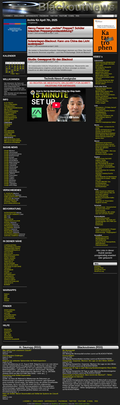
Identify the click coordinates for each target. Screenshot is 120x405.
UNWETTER (8, 134)
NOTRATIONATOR (10, 213)
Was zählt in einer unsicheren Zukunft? (17, 350)
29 (9, 72)
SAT (5, 320)
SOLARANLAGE (9, 195)
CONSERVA (8, 224)
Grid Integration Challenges (13, 355)
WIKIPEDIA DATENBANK (12, 142)
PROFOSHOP (8, 226)
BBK (5, 216)
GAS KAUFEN (8, 252)
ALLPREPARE (8, 227)
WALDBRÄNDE (9, 131)
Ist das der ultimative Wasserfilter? (102, 148)
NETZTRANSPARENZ (11, 111)
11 (17, 67)
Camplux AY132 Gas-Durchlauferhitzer (102, 185)
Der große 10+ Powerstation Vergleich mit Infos (104, 201)
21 (7, 70)
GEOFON (7, 126)
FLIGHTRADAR (9, 316)
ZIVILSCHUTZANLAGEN (12, 139)
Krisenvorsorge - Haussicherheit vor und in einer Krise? (106, 208)
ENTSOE (7, 121)
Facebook (44, 16)
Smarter (6, 300)
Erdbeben (7, 332)
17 (15, 68)
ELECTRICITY (8, 103)
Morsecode (7, 329)
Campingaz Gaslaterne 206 (104, 115)
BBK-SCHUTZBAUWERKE (12, 141)
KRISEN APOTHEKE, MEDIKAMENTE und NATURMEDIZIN (102, 238)
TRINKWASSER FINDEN (12, 248)
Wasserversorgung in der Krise (106, 146)
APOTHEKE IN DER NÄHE (12, 266)
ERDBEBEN (8, 124)
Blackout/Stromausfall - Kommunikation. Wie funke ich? (106, 219)
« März (12, 74)
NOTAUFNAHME (9, 263)
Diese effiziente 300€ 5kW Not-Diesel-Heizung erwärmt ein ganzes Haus (105, 136)
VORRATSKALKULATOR (12, 221)
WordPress (55, 403)
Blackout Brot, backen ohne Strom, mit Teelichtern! (104, 92)
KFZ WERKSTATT (9, 275)
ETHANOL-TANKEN (10, 201)
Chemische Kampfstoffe (11, 339)
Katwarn (6, 294)
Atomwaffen (8, 336)
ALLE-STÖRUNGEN (10, 104)
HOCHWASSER (9, 132)
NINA (6, 296)
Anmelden (97, 266)
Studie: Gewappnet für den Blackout (50, 59)
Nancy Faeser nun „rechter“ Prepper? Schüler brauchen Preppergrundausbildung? (56, 29)
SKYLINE (7, 313)
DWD (6, 297)
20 (23, 68)
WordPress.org (99, 271)
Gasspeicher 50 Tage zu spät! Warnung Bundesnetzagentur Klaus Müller (89, 368)
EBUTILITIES (8, 109)
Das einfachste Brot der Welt (105, 80)
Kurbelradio (99, 225)
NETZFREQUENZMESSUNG (13, 108)
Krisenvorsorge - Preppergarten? (106, 232)
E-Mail (71, 16)
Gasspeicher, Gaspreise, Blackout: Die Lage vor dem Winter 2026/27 (88, 361)
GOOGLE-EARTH (9, 280)
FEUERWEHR (8, 270)
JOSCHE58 (7, 198)
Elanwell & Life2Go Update (104, 154)
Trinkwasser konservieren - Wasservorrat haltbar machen (105, 143)
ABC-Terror (7, 334)
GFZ (5, 129)
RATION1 (7, 222)
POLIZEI (6, 271)
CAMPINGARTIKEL (10, 245)
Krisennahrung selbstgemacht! (105, 62)
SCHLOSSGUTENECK (11, 234)
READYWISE (8, 231)
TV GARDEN (8, 312)
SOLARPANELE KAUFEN (12, 247)
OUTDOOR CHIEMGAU (11, 214)
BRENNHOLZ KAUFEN (11, 255)
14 (7, 68)
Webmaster (38, 403)
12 (20, 67)
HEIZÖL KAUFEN (9, 258)
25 (17, 70)
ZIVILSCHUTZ (8, 283)
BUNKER (7, 284)
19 (20, 68)
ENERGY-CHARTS (10, 113)
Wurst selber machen (102, 75)
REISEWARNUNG (10, 136)
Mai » (17, 74)
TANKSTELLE (8, 261)
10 (15, 67)
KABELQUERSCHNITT (11, 197)
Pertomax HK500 (101, 114)
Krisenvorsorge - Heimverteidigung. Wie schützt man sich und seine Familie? (105, 212)
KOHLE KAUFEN (9, 257)
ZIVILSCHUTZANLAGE (11, 281)
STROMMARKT (9, 114)
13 (23, 67)
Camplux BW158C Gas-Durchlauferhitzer (103, 182)
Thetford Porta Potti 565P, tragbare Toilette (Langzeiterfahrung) (104, 160)
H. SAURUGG (8, 193)
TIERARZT (7, 268)
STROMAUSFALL (9, 106)
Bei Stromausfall (69, 350)
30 (12, 72)
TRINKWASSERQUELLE (12, 250)
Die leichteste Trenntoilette (104, 165)
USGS (6, 127)
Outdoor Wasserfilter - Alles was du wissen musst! (106, 151)
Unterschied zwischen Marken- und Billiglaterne (105, 111)
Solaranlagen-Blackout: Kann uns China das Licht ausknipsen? (58, 42)
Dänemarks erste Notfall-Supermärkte (17, 375)
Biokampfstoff (8, 337)
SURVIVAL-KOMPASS (11, 236)
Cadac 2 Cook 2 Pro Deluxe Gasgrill (102, 102)
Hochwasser (8, 331)
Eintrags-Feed (98, 268)
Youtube (63, 16)
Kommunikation (68, 355)
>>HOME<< (8, 16)
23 (12, 70)
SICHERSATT (8, 232)
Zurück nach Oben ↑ (84, 403)
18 (17, 68)
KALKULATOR (8, 219)
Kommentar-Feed (99, 269)
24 (15, 70)
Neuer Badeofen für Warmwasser (106, 177)
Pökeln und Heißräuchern (104, 74)
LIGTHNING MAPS (10, 315)
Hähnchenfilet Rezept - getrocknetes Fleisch (103, 71)
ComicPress (64, 403)
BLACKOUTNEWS (60, 7)
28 (7, 72)
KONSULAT (8, 273)
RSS (77, 16)
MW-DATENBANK (10, 200)
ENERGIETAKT (9, 119)
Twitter (54, 16)
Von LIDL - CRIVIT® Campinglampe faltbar (106, 121)
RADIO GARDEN (9, 310)
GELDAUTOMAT (9, 278)
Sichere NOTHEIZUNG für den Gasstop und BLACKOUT (105, 130)
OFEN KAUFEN (9, 260)
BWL (5, 217)
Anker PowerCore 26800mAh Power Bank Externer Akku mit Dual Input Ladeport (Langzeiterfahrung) (105, 193)
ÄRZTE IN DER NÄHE (11, 265)
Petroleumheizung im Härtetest (105, 133)
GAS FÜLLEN (8, 253)
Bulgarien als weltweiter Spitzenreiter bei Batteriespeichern (24, 361)
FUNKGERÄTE (9, 276)
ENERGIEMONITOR (10, 118)
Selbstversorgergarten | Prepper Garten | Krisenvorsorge (106, 230)
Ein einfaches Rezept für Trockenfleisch (103, 68)
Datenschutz (32, 16)
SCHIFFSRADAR (9, 318)
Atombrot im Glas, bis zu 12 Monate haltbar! (104, 83)
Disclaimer (19, 16)
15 (9, 68)
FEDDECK (7, 229)
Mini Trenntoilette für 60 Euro (105, 163)
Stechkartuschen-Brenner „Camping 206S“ (104, 89)
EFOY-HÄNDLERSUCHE (12, 203)
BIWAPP (6, 299)
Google (6, 150)
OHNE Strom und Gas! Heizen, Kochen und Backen (105, 95)
